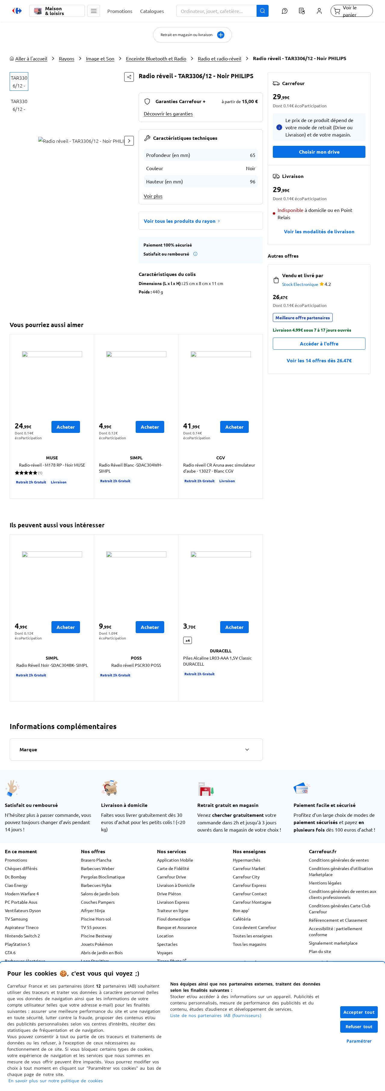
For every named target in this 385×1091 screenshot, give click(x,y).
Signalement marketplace (333, 942)
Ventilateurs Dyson (23, 910)
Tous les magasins (249, 944)
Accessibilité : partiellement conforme (335, 931)
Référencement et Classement (338, 920)
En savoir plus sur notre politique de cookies (55, 1080)
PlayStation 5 (17, 944)
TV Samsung (16, 918)
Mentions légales (325, 882)
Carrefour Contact (250, 893)
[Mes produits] (302, 11)
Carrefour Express (249, 885)
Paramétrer (359, 1041)
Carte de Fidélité (173, 868)
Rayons (66, 58)
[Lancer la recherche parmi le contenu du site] (262, 11)
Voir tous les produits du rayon (179, 221)
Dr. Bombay (15, 876)
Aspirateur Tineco (21, 927)
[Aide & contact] (284, 11)
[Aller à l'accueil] (17, 11)
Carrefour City (246, 876)
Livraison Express (173, 902)
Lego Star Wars (95, 961)
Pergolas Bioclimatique (103, 876)
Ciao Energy (16, 885)
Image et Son (100, 58)
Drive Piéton (169, 893)
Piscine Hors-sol (96, 918)
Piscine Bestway (96, 935)
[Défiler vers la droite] (129, 141)
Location (165, 935)
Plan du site (320, 951)
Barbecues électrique (25, 961)
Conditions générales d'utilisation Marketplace (341, 871)
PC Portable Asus (21, 902)
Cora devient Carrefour (254, 927)
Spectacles (167, 944)
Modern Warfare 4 (22, 893)
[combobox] (222, 11)
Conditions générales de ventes (339, 860)
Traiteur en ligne (172, 910)
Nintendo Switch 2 (22, 935)
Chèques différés (21, 868)
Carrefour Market (249, 868)
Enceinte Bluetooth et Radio (156, 58)
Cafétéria (242, 918)
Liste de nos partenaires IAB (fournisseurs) (215, 1015)
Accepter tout (359, 1012)
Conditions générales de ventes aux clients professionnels (342, 894)
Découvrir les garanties (168, 113)
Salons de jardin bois (100, 893)
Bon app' (241, 910)
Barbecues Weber (97, 868)
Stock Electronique (300, 284)
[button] (93, 11)
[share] (129, 77)
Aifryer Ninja (93, 910)
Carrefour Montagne (252, 902)
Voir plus (153, 196)
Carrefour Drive (171, 876)
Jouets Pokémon (97, 944)
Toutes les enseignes (252, 935)
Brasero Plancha (96, 860)
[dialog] (192, 1026)
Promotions (16, 860)
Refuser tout (359, 1026)
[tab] (19, 81)
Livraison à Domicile (176, 885)
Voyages (165, 952)
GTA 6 (10, 952)
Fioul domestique (173, 918)
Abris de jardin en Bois (102, 952)
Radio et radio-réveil (219, 58)
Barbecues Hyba (96, 885)
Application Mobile (175, 860)
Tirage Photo (170, 961)
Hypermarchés (246, 860)
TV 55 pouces (93, 927)
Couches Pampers (98, 902)
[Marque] (247, 749)
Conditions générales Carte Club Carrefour (339, 908)
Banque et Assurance (177, 927)
